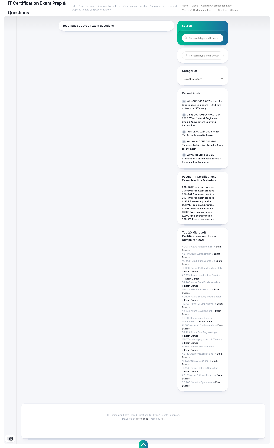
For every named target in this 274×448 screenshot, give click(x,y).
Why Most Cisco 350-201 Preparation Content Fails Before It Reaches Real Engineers (201, 158)
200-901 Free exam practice (198, 194)
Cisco (195, 5)
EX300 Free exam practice (197, 215)
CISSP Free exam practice (197, 201)
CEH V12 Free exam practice (198, 205)
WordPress (142, 418)
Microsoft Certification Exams (198, 10)
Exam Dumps (191, 271)
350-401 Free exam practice (198, 197)
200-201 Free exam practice (198, 187)
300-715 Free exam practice (198, 219)
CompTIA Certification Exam (216, 5)
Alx (162, 418)
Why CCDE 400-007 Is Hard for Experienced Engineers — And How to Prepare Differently (202, 105)
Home (185, 5)
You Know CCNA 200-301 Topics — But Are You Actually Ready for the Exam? (202, 145)
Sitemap (234, 10)
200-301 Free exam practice (198, 190)
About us (222, 10)
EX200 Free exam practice (197, 212)
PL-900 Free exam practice (197, 208)
